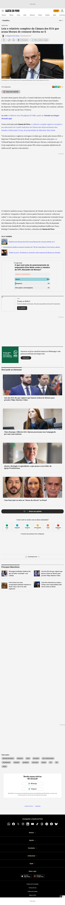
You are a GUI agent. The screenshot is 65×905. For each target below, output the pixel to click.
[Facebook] (13, 824)
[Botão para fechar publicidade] (63, 896)
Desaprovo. (18, 283)
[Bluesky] (56, 824)
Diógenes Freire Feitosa (13, 36)
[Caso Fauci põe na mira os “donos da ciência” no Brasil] (32, 487)
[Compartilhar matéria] (9, 40)
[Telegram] (46, 824)
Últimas (11, 15)
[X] (18, 824)
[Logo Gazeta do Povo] (12, 10)
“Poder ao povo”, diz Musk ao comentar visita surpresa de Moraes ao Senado (34, 253)
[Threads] (42, 824)
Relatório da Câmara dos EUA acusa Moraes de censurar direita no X (32, 242)
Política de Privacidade (32, 884)
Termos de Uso (32, 887)
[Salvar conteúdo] (13, 40)
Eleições (47, 15)
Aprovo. (17, 279)
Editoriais (32, 15)
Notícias (4, 15)
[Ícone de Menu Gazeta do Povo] (2, 10)
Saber (24, 15)
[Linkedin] (27, 824)
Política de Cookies (32, 891)
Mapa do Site (32, 895)
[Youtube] (32, 824)
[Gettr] (51, 824)
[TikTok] (37, 824)
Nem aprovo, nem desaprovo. (24, 287)
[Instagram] (23, 824)
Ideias (54, 15)
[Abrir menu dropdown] (63, 20)
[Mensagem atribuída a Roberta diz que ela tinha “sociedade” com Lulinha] (4, 573)
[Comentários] (4, 40)
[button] (32, 557)
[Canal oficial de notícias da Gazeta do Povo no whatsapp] (8, 824)
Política (40, 15)
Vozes (18, 15)
